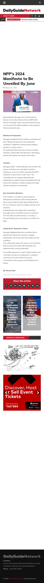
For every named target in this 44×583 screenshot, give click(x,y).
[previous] (6, 392)
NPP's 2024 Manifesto (18, 275)
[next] (38, 392)
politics (29, 275)
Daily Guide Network (16, 579)
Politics (7, 92)
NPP (8, 275)
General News (13, 19)
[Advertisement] (22, 46)
